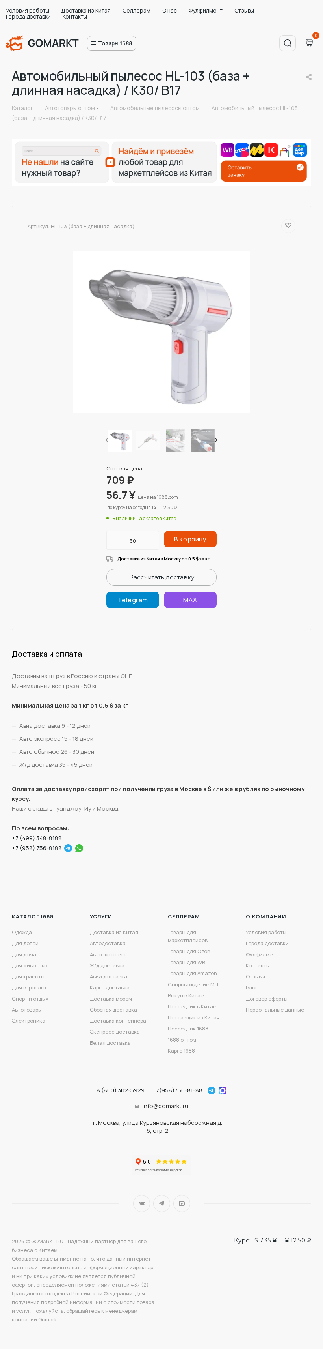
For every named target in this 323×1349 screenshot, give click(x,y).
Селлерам (136, 10)
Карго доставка (110, 987)
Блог (252, 987)
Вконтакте (141, 1203)
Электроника (28, 1020)
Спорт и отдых (30, 998)
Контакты (75, 16)
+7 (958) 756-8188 (37, 848)
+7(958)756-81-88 (177, 1090)
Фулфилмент (206, 10)
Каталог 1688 (33, 916)
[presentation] (106, 440)
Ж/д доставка (107, 965)
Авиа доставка (108, 976)
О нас (169, 10)
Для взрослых (29, 987)
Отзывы (244, 10)
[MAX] (190, 600)
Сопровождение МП (193, 984)
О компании (266, 916)
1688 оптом (182, 1039)
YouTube (181, 1203)
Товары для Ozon (189, 951)
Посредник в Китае (192, 1006)
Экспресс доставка (115, 1031)
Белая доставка (110, 1042)
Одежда (22, 932)
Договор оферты (267, 998)
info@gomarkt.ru (165, 1106)
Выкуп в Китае (186, 995)
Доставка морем (111, 998)
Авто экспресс (108, 954)
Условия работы (27, 10)
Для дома (24, 954)
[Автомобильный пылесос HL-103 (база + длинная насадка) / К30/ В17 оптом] (161, 332)
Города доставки (28, 16)
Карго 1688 (181, 1050)
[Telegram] (133, 600)
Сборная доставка (113, 1009)
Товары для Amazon (192, 973)
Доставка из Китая (86, 10)
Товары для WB (186, 962)
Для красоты (28, 976)
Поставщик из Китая (194, 1017)
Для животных (30, 965)
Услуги (101, 916)
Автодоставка (108, 943)
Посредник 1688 (188, 1028)
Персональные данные (275, 1009)
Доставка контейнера (118, 1020)
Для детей (25, 943)
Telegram (161, 1203)
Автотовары (27, 1009)
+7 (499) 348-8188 (37, 838)
